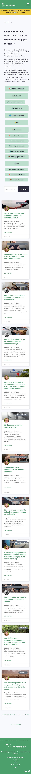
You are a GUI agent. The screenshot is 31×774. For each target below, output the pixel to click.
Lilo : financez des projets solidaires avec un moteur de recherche (15, 512)
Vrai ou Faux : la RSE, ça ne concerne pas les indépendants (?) (14, 342)
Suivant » (18, 724)
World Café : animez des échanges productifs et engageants (14, 297)
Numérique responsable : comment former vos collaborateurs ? (14, 215)
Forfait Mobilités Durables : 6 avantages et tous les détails (15, 599)
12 (13, 724)
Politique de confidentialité (15, 757)
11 (11, 724)
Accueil (6, 22)
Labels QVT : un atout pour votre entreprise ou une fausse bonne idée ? (15, 256)
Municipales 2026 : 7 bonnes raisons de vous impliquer (14, 469)
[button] (28, 4)
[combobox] (10, 189)
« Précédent (5, 714)
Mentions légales (16, 765)
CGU (15, 762)
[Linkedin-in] (25, 771)
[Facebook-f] (29, 771)
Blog (15, 767)
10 (28, 714)
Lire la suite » (8, 232)
